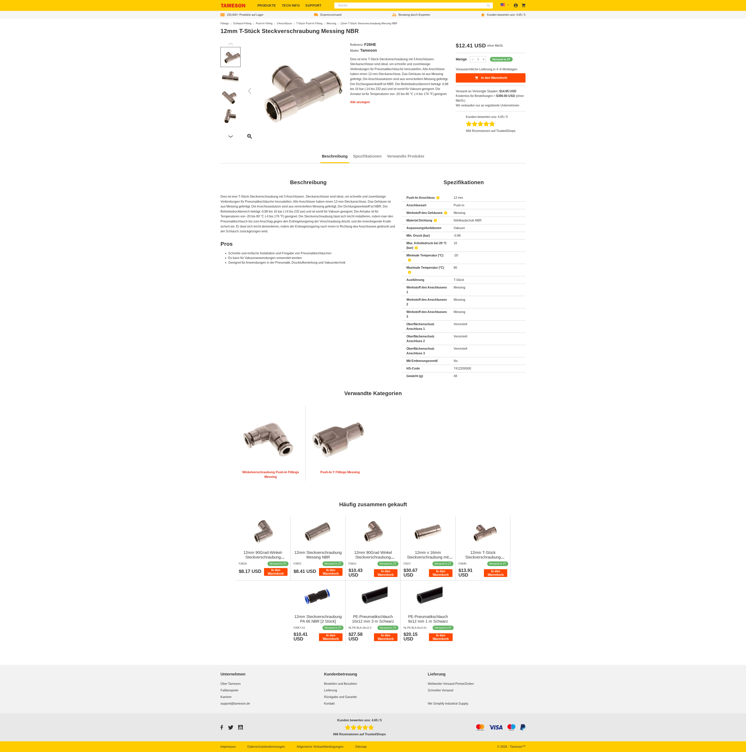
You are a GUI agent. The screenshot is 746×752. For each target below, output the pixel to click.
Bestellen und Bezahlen (340, 683)
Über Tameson (230, 683)
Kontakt (329, 703)
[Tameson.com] (233, 5)
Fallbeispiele (229, 690)
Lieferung (330, 690)
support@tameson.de (235, 703)
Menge (461, 59)
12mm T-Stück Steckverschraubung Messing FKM (483, 557)
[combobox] (413, 6)
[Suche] (489, 6)
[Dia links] (341, 91)
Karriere (226, 697)
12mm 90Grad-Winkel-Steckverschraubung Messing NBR (263, 557)
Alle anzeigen (360, 102)
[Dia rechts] (249, 91)
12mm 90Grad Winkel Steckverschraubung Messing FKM (373, 557)
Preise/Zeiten (464, 683)
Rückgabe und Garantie (340, 697)
